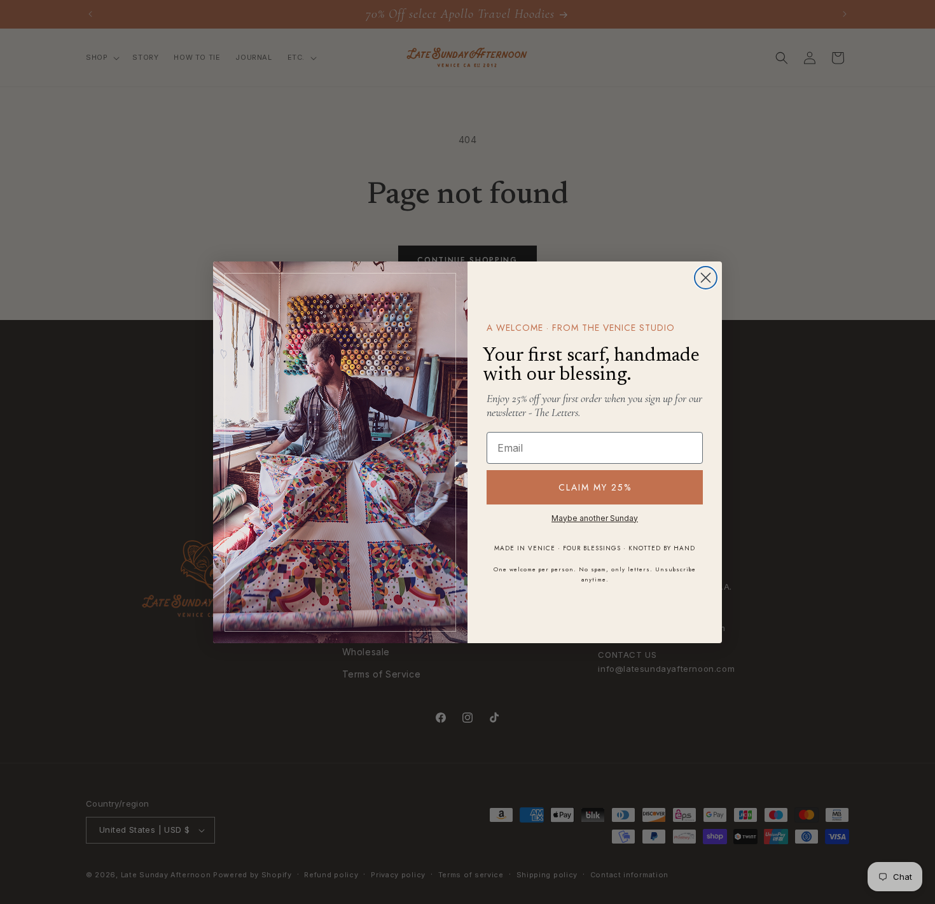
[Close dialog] (706, 278)
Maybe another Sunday (594, 518)
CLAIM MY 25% (595, 487)
